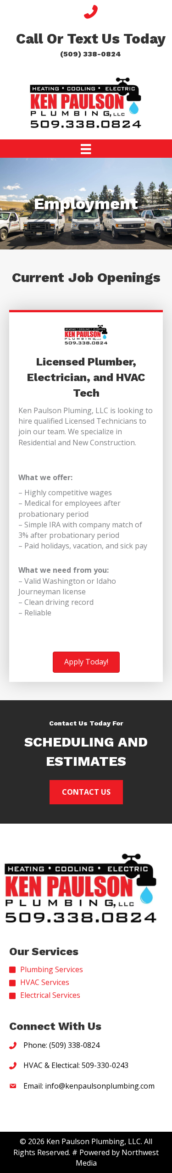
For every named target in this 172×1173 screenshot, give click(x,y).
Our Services (43, 952)
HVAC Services (44, 982)
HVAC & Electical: (52, 1066)
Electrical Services (50, 995)
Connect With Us (55, 1026)
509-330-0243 (105, 1066)
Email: (34, 1086)
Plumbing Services (51, 969)
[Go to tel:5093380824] (90, 33)
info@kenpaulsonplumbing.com (100, 1086)
